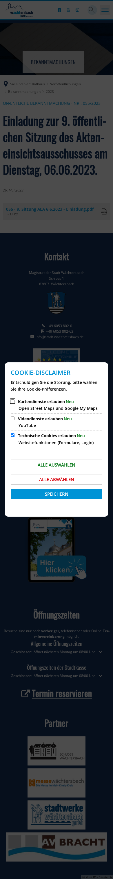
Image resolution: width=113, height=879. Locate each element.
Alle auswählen (56, 465)
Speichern (56, 494)
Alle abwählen (56, 479)
